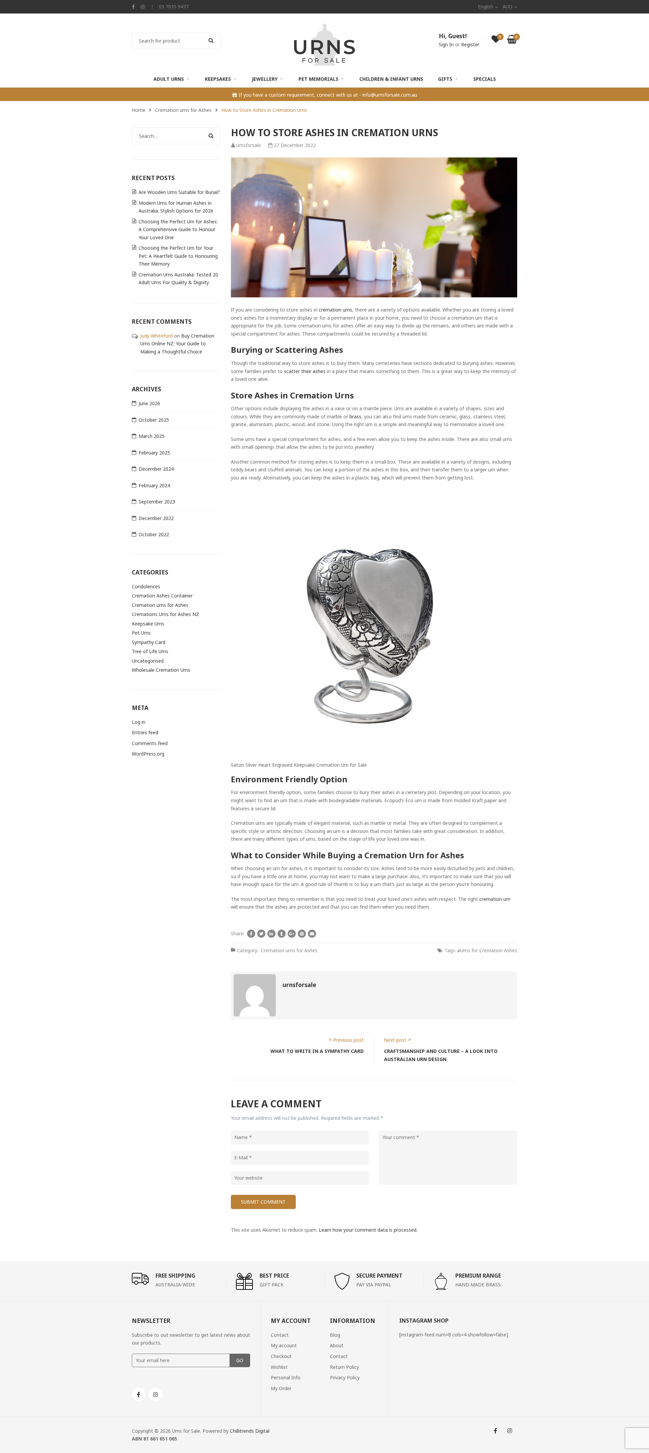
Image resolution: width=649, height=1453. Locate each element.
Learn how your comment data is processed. (368, 1230)
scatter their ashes (305, 371)
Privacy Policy (345, 1377)
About (336, 1346)
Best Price (274, 1275)
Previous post (348, 1040)
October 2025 (154, 420)
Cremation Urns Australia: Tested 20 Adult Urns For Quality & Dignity (178, 278)
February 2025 (154, 452)
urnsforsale (248, 145)
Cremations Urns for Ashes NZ (165, 614)
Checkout (281, 1356)
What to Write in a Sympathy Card (317, 1051)
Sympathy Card (148, 642)
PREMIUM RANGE (478, 1275)
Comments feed (150, 743)
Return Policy (344, 1367)
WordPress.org (148, 753)
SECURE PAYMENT (379, 1275)
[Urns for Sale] (324, 44)
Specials (484, 79)
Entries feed (145, 732)
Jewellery (265, 79)
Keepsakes (218, 79)
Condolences (146, 586)
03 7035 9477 (174, 6)
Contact (280, 1335)
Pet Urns (141, 633)
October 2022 (154, 534)
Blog (335, 1335)
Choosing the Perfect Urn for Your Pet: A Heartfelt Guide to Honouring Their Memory (178, 256)
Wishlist (279, 1367)
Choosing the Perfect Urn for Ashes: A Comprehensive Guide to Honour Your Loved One (178, 229)
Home (138, 110)
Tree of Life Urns (150, 651)
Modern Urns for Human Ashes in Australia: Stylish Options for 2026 (176, 207)
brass (355, 416)
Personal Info (286, 1377)
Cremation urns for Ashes (183, 110)
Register (470, 44)
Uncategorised (148, 661)
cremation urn (494, 899)
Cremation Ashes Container (162, 595)
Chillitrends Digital (249, 1431)
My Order (281, 1388)
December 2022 (156, 518)
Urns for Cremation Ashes (488, 950)
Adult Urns (168, 79)
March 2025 (152, 436)
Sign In (446, 44)
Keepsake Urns (148, 623)
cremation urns (335, 309)
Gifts (445, 79)
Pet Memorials (318, 79)
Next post (395, 1040)
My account (284, 1346)
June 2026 (149, 403)
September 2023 (157, 501)
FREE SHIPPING (175, 1275)
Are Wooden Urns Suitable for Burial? (179, 192)
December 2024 (156, 469)
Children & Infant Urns (391, 79)
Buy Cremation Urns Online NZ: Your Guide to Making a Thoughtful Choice (177, 344)
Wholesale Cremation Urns (161, 670)
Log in (138, 722)
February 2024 (154, 485)
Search (211, 40)
